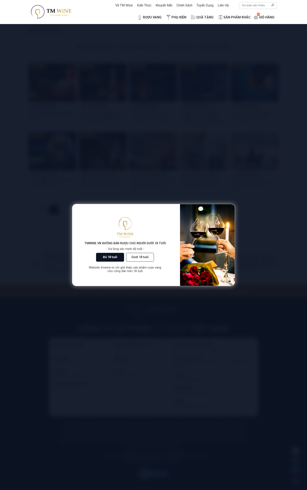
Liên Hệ (223, 5)
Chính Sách (184, 5)
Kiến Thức (144, 5)
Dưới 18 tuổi (140, 257)
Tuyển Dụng (205, 5)
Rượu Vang (152, 17)
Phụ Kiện (178, 17)
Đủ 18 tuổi (110, 257)
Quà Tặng (204, 17)
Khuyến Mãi (164, 5)
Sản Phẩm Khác (237, 17)
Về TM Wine (124, 5)
